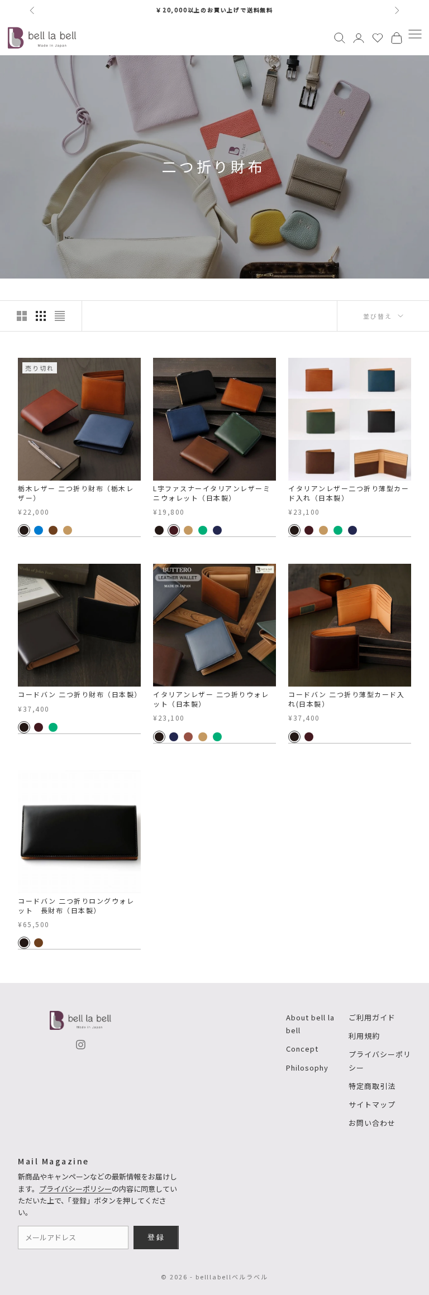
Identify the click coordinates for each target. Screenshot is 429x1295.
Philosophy (307, 1067)
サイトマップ (372, 1104)
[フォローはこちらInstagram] (81, 1045)
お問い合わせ (372, 1122)
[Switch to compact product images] (60, 316)
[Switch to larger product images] (22, 316)
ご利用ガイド (372, 1017)
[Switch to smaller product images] (41, 316)
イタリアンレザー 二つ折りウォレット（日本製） (211, 699)
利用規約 (364, 1035)
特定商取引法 (372, 1086)
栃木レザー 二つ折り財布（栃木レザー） (76, 493)
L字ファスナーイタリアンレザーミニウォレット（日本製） (211, 493)
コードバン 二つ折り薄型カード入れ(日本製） (346, 699)
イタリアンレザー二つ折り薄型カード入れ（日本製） (348, 493)
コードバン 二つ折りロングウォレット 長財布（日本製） (76, 905)
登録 (156, 1236)
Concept (302, 1048)
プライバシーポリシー (75, 1188)
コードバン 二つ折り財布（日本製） (79, 694)
